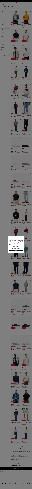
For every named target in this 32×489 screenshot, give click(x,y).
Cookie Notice (19, 243)
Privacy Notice (10, 244)
